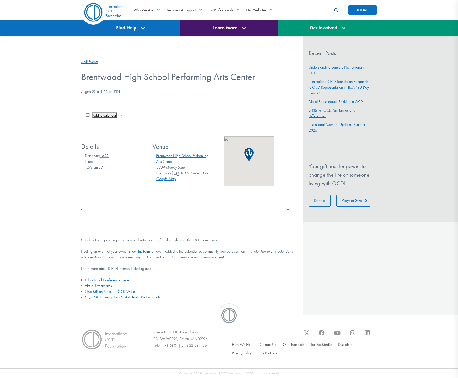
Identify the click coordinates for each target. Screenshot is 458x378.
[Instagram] (352, 335)
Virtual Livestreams (98, 285)
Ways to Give (352, 200)
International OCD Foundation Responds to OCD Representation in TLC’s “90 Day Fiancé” (339, 87)
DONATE (362, 10)
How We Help (242, 344)
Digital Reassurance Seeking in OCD (336, 101)
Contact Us (268, 344)
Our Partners (267, 353)
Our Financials (293, 344)
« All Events (89, 61)
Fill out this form (138, 251)
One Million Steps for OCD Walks (110, 291)
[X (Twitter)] (306, 335)
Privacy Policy (242, 353)
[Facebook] (322, 335)
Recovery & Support (181, 10)
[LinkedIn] (367, 335)
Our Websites (256, 10)
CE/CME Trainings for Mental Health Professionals (122, 297)
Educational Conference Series (107, 280)
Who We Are (143, 10)
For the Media (321, 344)
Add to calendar (104, 115)
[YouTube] (337, 335)
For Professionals (220, 10)
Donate (319, 200)
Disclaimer (346, 344)
